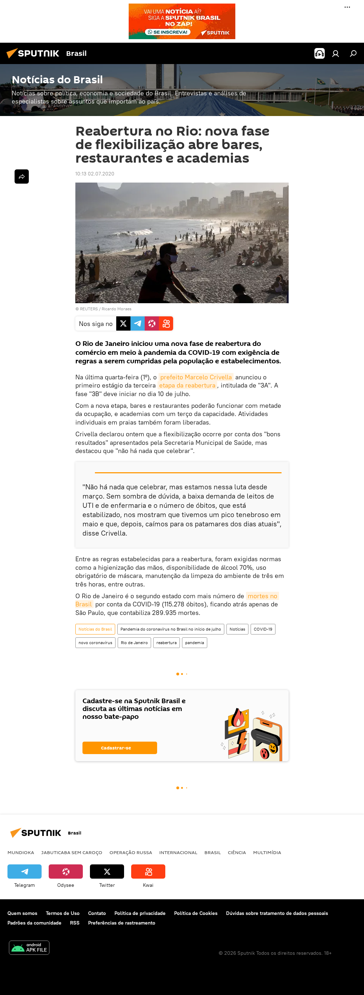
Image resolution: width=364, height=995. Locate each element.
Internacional (178, 852)
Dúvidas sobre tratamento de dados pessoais (277, 913)
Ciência (237, 852)
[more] (22, 176)
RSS (75, 923)
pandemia (194, 642)
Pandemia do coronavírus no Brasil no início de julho (171, 629)
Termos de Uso (63, 913)
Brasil (212, 852)
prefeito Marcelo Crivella (196, 377)
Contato (97, 913)
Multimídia (267, 852)
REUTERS (89, 308)
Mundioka (20, 852)
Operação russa (130, 852)
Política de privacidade (140, 913)
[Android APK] (29, 949)
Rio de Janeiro (134, 642)
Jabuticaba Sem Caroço (71, 852)
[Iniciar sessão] (335, 53)
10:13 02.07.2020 (94, 173)
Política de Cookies (196, 913)
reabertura (166, 642)
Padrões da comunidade (34, 923)
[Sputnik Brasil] (35, 59)
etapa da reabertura (187, 385)
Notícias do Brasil (95, 629)
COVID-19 (263, 629)
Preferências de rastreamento (121, 923)
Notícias (237, 629)
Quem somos (22, 913)
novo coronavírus (95, 642)
